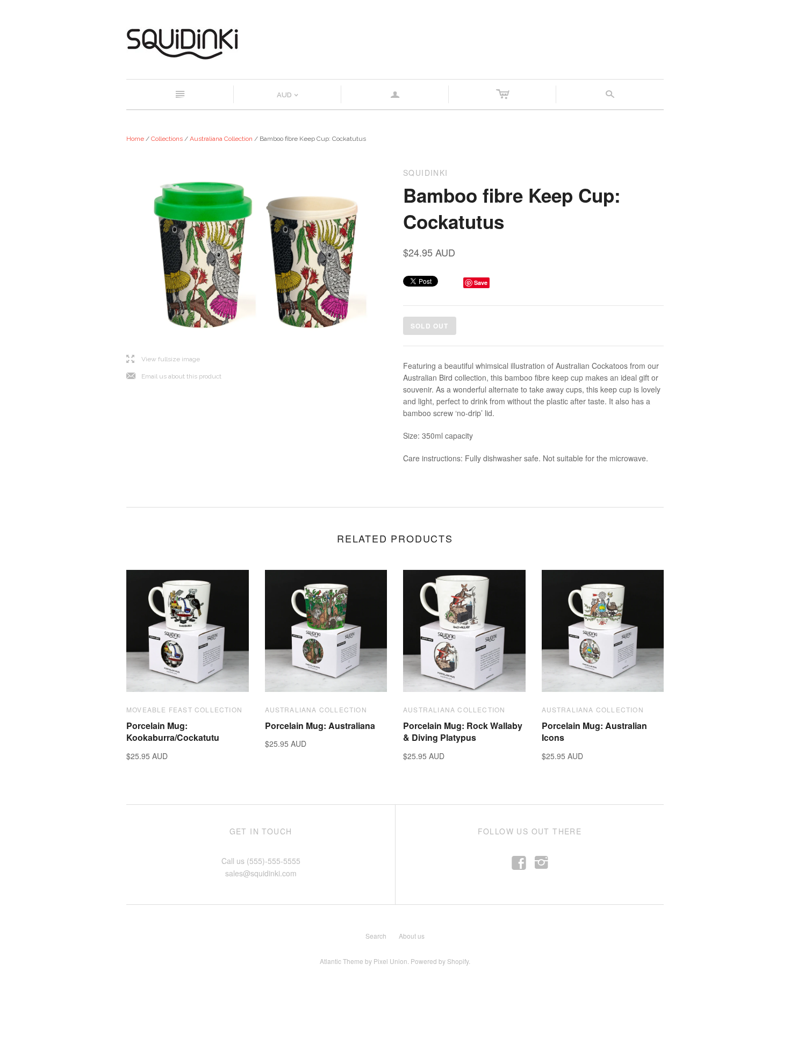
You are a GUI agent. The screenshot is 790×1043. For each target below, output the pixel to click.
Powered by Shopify (440, 961)
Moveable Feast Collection (184, 709)
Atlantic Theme (341, 961)
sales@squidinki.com (261, 873)
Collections (167, 138)
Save (480, 282)
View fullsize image (163, 359)
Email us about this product (173, 376)
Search (375, 935)
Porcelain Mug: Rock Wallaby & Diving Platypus (462, 731)
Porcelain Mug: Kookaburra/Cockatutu (172, 731)
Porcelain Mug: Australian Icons (594, 731)
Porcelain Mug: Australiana (320, 725)
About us (412, 935)
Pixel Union (390, 961)
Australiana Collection (221, 138)
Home (135, 138)
